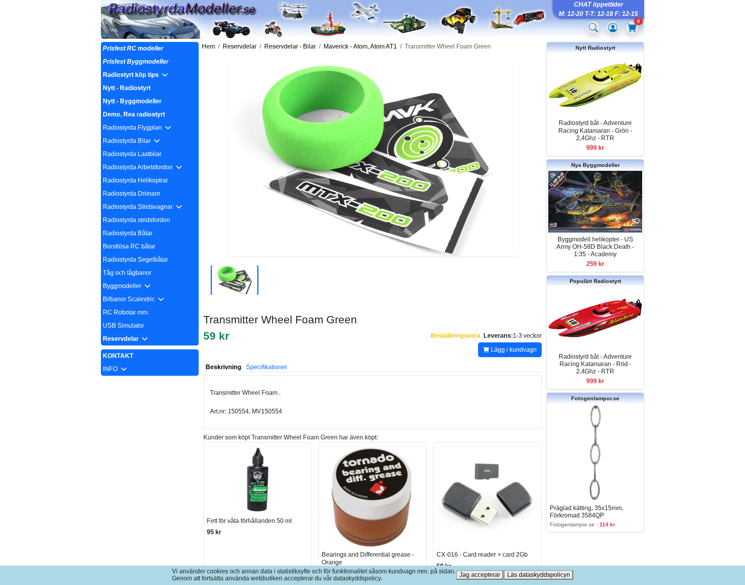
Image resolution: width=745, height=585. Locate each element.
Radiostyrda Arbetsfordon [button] (139, 167)
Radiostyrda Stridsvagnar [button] (139, 206)
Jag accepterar (479, 574)
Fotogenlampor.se (595, 398)
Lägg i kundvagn (513, 349)
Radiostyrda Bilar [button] (128, 140)
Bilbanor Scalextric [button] (130, 299)
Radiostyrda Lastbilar (132, 154)
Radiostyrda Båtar (127, 233)
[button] (150, 75)
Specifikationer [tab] (266, 367)
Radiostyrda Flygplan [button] (134, 127)
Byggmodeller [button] (123, 286)
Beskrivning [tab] (223, 367)
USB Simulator (123, 325)
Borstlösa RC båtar (129, 246)
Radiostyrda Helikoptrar (135, 180)
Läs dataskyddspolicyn (538, 574)
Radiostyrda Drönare (131, 193)
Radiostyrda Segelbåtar (135, 259)
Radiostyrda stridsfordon (136, 220)
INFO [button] (112, 369)
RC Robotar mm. (126, 312)
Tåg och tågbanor (127, 272)
